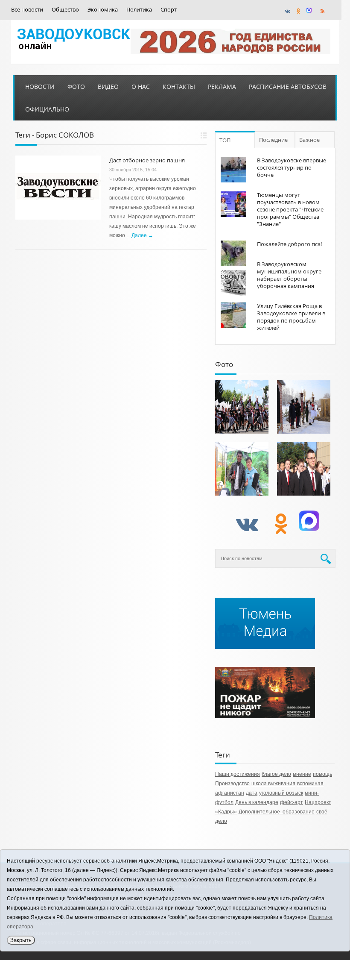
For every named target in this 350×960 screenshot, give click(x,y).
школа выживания (273, 784)
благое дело (276, 774)
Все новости (27, 9)
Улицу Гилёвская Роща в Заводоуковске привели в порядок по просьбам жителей (291, 317)
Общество (65, 9)
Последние (273, 140)
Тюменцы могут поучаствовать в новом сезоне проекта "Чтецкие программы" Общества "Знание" (290, 209)
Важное (309, 140)
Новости (40, 86)
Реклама (222, 86)
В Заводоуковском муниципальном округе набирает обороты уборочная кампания (289, 275)
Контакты (179, 86)
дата (251, 793)
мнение (302, 774)
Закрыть (21, 940)
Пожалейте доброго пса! (289, 244)
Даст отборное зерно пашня (147, 160)
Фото (76, 86)
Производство (232, 784)
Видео (108, 86)
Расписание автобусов (288, 86)
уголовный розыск (281, 793)
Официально (47, 109)
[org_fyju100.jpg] (241, 407)
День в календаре (256, 802)
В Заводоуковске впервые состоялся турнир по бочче (291, 167)
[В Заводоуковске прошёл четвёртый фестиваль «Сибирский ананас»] (241, 469)
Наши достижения (237, 774)
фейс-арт (291, 802)
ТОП (224, 140)
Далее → (142, 235)
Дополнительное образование (277, 812)
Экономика (103, 9)
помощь (322, 774)
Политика (139, 9)
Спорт (168, 9)
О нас (140, 86)
